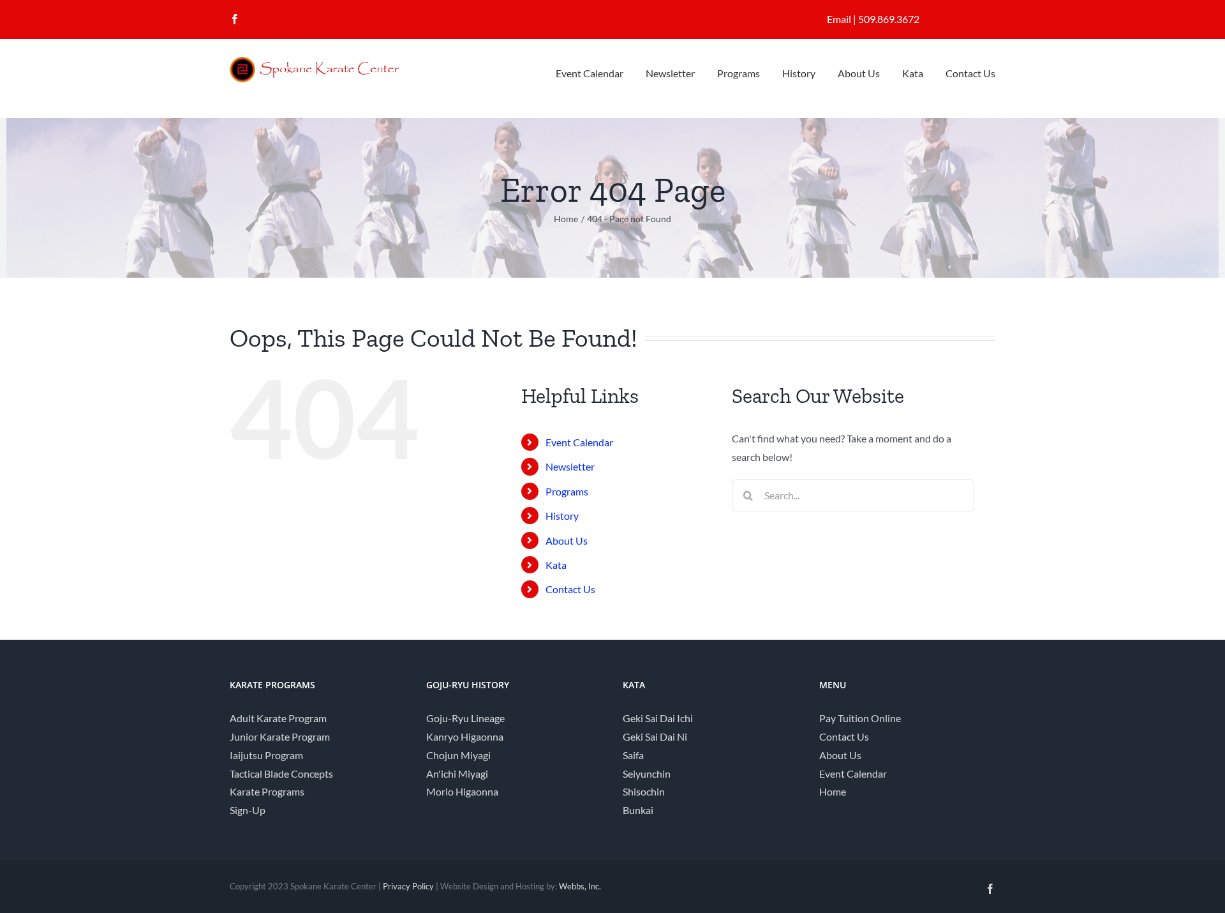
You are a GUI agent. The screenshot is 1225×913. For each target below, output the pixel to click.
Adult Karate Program (278, 718)
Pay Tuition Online (860, 718)
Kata (556, 565)
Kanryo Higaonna (464, 736)
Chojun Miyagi (458, 755)
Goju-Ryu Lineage (465, 718)
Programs (567, 491)
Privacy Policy (408, 886)
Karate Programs (267, 791)
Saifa (633, 755)
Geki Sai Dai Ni (655, 736)
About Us (567, 540)
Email (839, 19)
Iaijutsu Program (266, 755)
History (562, 515)
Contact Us (570, 589)
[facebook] (235, 19)
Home (832, 791)
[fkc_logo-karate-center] (325, 62)
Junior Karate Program (280, 736)
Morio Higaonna (462, 791)
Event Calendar (579, 442)
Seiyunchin (647, 773)
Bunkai (638, 810)
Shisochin (644, 791)
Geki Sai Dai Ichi (658, 718)
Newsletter (570, 466)
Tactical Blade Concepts (281, 773)
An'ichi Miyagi (457, 773)
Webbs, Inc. (580, 886)
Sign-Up (247, 810)
